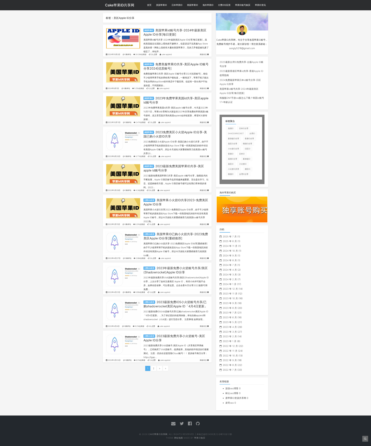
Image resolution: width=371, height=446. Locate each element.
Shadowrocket (236, 133)
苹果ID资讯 (260, 5)
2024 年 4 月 (230, 269)
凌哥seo (229, 402)
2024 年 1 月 (229, 284)
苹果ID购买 (199, 438)
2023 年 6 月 (230, 317)
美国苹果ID (161, 5)
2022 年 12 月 (230, 346)
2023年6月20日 (113, 156)
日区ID (247, 149)
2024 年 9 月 (230, 255)
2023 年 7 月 (230, 312)
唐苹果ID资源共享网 (235, 397)
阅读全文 (203, 54)
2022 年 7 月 (230, 369)
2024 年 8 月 (230, 260)
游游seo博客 (231, 388)
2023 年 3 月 (230, 331)
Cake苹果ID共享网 (119, 5)
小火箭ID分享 (233, 149)
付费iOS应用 (224, 5)
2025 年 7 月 (230, 236)
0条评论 (127, 54)
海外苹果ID (208, 5)
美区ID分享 (232, 143)
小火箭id (243, 164)
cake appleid (166, 54)
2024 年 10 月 (230, 250)
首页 (149, 5)
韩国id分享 (247, 143)
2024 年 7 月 (230, 265)
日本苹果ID (177, 5)
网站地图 (178, 438)
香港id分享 (249, 138)
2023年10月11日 (113, 122)
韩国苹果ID (192, 5)
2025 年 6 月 (230, 241)
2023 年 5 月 (230, 322)
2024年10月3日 (113, 54)
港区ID (247, 169)
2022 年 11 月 (230, 350)
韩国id (230, 174)
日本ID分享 (243, 128)
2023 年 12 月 (230, 288)
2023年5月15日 (113, 224)
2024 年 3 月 (230, 274)
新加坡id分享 (233, 138)
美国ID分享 (232, 159)
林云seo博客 (231, 393)
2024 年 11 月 (230, 245)
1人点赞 (153, 122)
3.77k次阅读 (140, 156)
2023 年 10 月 (230, 298)
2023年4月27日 (113, 258)
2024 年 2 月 (230, 279)
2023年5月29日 (113, 190)
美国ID (230, 128)
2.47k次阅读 (140, 122)
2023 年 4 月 (230, 326)
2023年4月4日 (113, 326)
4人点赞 (151, 326)
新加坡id (246, 159)
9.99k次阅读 (140, 292)
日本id (242, 154)
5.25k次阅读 (139, 88)
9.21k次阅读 (139, 326)
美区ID (230, 164)
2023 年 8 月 (230, 307)
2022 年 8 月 (230, 365)
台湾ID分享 (243, 174)
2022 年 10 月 (230, 355)
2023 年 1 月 (229, 341)
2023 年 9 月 (230, 303)
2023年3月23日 (114, 360)
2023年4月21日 (113, 292)
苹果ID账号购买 (242, 5)
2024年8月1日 (113, 88)
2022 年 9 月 (230, 360)
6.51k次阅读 (140, 360)
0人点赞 (153, 54)
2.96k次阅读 (140, 258)
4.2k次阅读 (139, 190)
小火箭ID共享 (233, 169)
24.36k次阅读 (140, 54)
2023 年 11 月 (230, 293)
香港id (230, 154)
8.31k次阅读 (140, 224)
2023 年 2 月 (230, 336)
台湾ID (252, 133)
